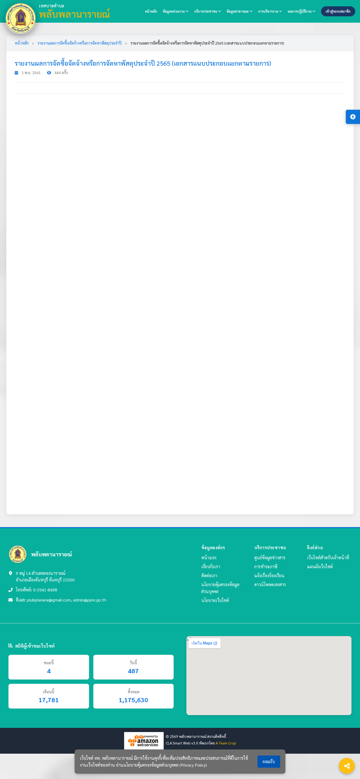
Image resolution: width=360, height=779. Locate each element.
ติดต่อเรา (209, 575)
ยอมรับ (269, 761)
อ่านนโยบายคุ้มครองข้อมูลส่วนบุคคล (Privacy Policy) (161, 765)
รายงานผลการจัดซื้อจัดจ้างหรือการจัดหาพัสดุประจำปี (79, 43)
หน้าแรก (208, 557)
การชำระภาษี (266, 566)
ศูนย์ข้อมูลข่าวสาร (269, 557)
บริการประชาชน (206, 11)
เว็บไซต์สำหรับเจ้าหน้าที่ (328, 557)
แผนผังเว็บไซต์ (320, 566)
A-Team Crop (226, 742)
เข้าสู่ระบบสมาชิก (338, 11)
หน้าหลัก (151, 11)
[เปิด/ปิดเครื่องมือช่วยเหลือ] (352, 116)
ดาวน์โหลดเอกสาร (270, 584)
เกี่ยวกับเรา (210, 566)
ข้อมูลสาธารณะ (238, 11)
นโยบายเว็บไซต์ (215, 600)
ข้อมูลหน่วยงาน (174, 11)
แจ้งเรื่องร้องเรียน (269, 575)
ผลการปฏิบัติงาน (300, 11)
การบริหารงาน (268, 11)
